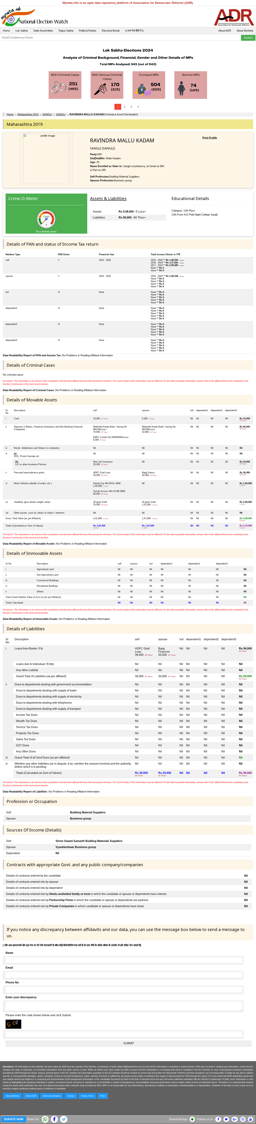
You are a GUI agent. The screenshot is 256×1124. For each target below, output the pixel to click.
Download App (178, 1119)
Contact (71, 1096)
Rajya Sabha (66, 30)
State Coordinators (52, 1096)
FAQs (102, 1096)
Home (6, 30)
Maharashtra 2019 (28, 114)
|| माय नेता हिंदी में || (134, 30)
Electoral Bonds (111, 30)
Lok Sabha (21, 30)
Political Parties (87, 30)
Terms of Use (87, 1096)
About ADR (224, 30)
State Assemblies (43, 30)
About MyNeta (245, 30)
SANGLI (47, 114)
